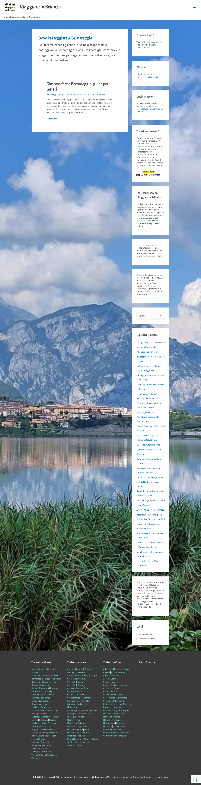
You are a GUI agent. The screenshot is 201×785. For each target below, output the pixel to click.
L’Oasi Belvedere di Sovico (148, 444)
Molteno (82, 716)
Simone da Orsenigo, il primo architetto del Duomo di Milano (150, 482)
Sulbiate (35, 742)
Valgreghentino (82, 742)
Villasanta (52, 754)
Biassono (35, 681)
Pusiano (118, 729)
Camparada (36, 691)
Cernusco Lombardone (77, 688)
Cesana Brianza (74, 691)
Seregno (52, 735)
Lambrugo (117, 707)
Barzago (71, 672)
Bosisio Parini (73, 675)
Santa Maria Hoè (75, 739)
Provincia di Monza (96, 94)
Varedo (50, 745)
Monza (43, 726)
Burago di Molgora (40, 688)
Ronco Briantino (39, 735)
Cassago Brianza (75, 681)
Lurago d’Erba (118, 713)
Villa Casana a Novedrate (147, 351)
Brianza (62, 94)
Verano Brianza (38, 754)
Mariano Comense (111, 716)
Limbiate (43, 719)
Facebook (140, 108)
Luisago (106, 713)
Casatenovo (79, 678)
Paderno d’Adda (83, 732)
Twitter (139, 111)
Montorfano (109, 723)
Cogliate (35, 707)
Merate (91, 713)
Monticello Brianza (76, 723)
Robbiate (71, 735)
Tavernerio (125, 732)
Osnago (71, 732)
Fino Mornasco (125, 704)
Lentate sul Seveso (49, 716)
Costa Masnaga (74, 697)
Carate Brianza (38, 694)
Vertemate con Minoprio (114, 735)
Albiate (34, 672)
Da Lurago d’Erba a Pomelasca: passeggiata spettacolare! (147, 417)
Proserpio (108, 729)
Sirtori (95, 739)
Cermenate (122, 697)
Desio (34, 713)
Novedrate (121, 723)
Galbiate (71, 704)
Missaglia (71, 716)
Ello (79, 700)
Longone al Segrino (121, 710)
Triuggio (45, 742)
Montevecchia (73, 719)
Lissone (52, 719)
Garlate (85, 700)
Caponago (48, 691)
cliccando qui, (152, 103)
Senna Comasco (110, 732)
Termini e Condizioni (147, 639)
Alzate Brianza (118, 672)
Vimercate (36, 758)
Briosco (35, 685)
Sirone (87, 739)
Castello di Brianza (76, 685)
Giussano (42, 713)
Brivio (84, 675)
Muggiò (34, 729)
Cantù (115, 681)
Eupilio (122, 700)
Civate (70, 694)
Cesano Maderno (39, 704)
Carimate (107, 688)
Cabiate (106, 681)
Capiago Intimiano (119, 685)
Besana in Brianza (53, 678)
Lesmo (34, 719)
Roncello (52, 732)
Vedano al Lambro (39, 748)
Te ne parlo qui (143, 47)
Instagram (154, 108)
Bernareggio (52, 94)
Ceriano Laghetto (39, 700)
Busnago (54, 688)
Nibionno (71, 726)
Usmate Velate (38, 745)
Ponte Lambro (120, 726)
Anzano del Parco (111, 675)
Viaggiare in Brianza (40, 7)
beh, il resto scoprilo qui (147, 76)
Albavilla (107, 669)
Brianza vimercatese (77, 94)
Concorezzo (46, 707)
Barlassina (44, 675)
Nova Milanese (46, 729)
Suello (70, 742)
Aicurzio (51, 669)
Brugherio (44, 685)
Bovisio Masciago (50, 681)
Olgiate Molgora (75, 729)
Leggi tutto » (52, 118)
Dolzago (71, 700)
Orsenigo (107, 726)
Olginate (88, 729)
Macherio (35, 723)
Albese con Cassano (122, 669)
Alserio (106, 672)
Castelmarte (109, 697)
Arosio (106, 678)
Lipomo (106, 710)
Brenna (114, 678)
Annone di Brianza (83, 669)
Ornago (35, 732)
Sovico (42, 739)
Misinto (35, 726)
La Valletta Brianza (88, 710)
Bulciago (92, 675)
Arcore (34, 675)
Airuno (70, 669)
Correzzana (52, 710)
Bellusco (54, 675)
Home (5, 17)
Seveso (34, 739)
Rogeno (81, 735)
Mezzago (52, 723)
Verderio (71, 745)
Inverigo (107, 707)
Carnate (50, 694)
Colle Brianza (81, 694)
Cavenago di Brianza (40, 697)
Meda (44, 723)
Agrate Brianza (38, 669)
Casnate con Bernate (113, 694)
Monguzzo (117, 719)
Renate (43, 732)
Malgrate (82, 713)
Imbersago (72, 710)
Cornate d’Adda (38, 710)
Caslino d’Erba (110, 691)
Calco (69, 678)
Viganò (80, 745)
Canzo (106, 685)
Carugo (116, 688)
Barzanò (81, 672)
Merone (106, 719)
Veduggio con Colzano (41, 751)
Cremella (87, 697)
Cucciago (107, 700)
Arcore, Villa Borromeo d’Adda (150, 509)
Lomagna (71, 713)
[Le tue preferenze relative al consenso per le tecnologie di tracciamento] (196, 780)
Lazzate (35, 716)
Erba (115, 700)
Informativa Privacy (146, 634)
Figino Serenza (110, 704)
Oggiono (82, 726)
